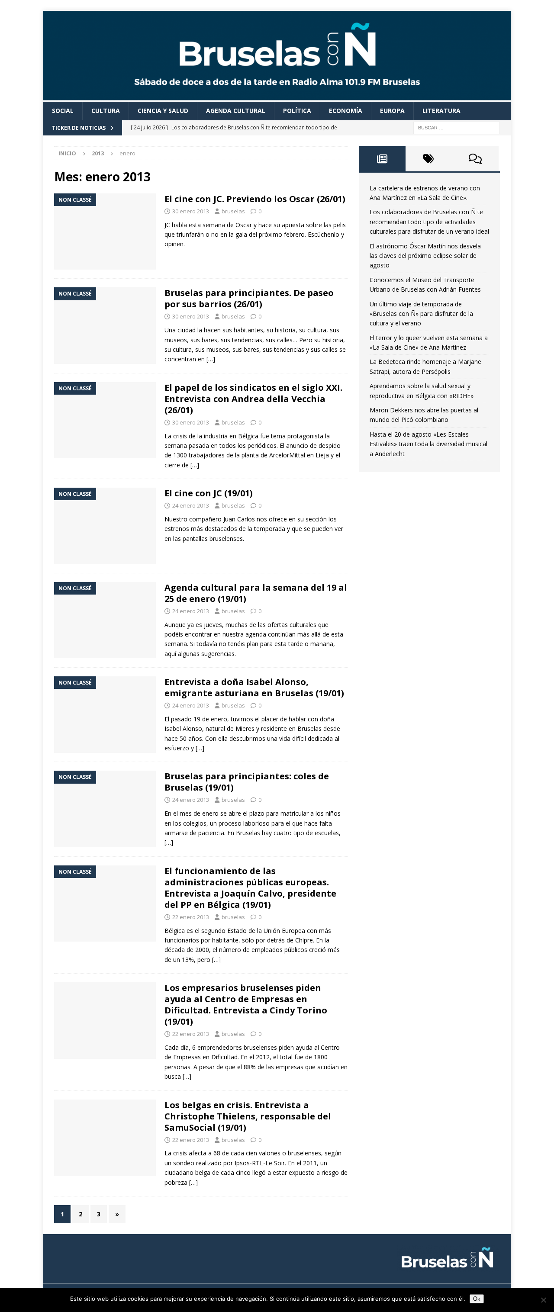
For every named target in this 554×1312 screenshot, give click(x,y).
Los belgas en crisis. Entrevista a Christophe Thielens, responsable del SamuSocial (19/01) (247, 1116)
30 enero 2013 (190, 211)
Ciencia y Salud (163, 110)
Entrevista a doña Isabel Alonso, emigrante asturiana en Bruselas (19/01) (254, 687)
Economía (345, 110)
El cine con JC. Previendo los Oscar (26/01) (254, 199)
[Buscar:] (456, 127)
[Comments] (475, 158)
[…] (210, 359)
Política (297, 110)
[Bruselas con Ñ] (277, 97)
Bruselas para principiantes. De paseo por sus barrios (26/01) (249, 298)
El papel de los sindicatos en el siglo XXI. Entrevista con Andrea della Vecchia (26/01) (253, 399)
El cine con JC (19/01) (208, 493)
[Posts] (382, 158)
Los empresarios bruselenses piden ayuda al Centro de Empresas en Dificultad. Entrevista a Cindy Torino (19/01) (245, 1004)
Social (63, 110)
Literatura (441, 110)
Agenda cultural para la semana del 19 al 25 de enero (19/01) (255, 593)
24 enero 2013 (190, 505)
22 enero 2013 (190, 917)
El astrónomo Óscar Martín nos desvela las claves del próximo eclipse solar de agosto (425, 256)
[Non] (543, 1300)
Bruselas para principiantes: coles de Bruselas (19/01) (246, 781)
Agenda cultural (235, 110)
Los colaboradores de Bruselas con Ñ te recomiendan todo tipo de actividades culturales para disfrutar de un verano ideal (429, 221)
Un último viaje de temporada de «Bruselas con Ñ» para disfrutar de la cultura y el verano (421, 314)
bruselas (233, 211)
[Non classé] (105, 231)
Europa (392, 110)
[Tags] (429, 158)
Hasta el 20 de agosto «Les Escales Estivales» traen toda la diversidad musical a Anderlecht (428, 444)
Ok (476, 1299)
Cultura (105, 110)
